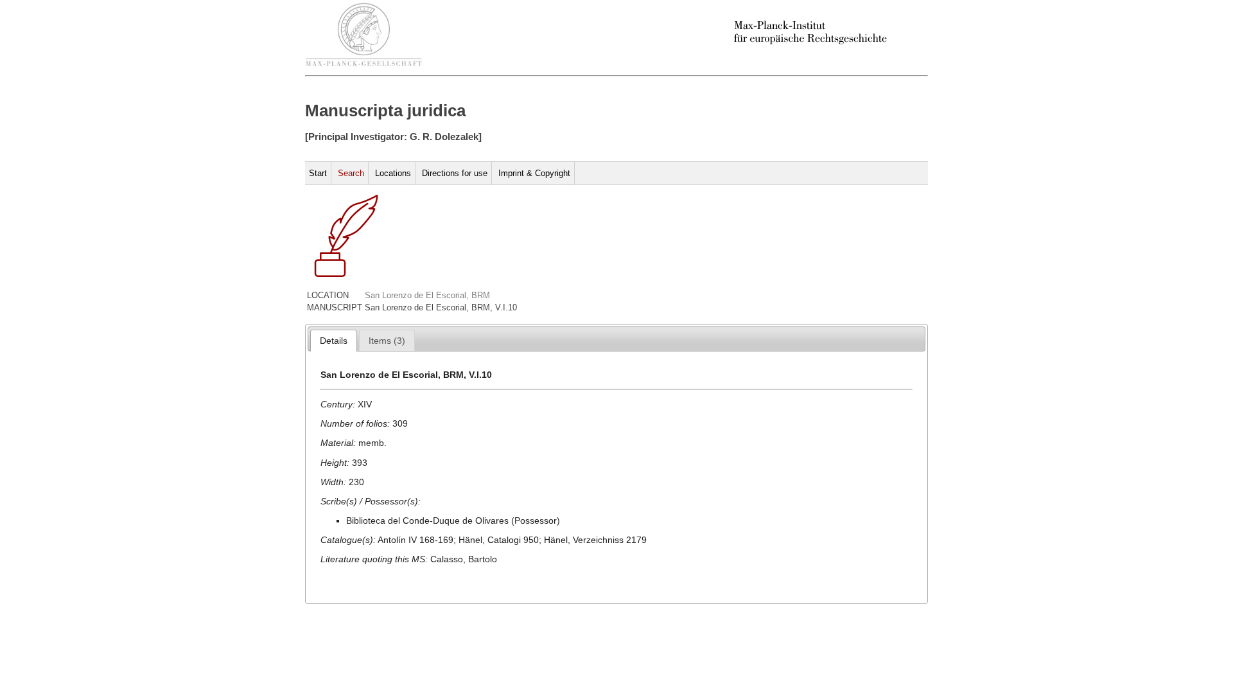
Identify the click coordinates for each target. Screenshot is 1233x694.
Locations (393, 173)
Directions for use (454, 173)
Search (351, 173)
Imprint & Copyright (534, 173)
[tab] (333, 340)
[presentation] (333, 340)
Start (318, 173)
